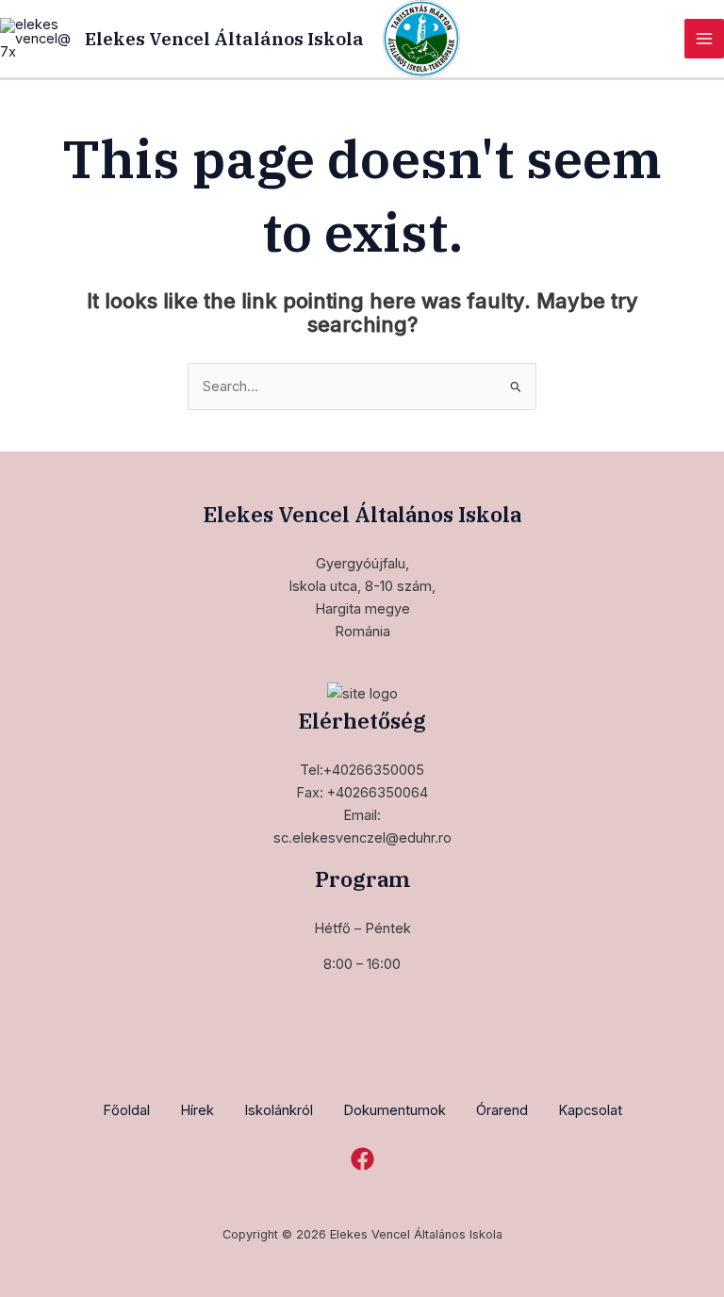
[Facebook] (362, 1159)
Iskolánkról (278, 1110)
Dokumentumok (394, 1110)
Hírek (197, 1110)
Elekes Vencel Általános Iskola (224, 38)
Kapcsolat (590, 1110)
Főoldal (126, 1110)
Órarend (502, 1110)
